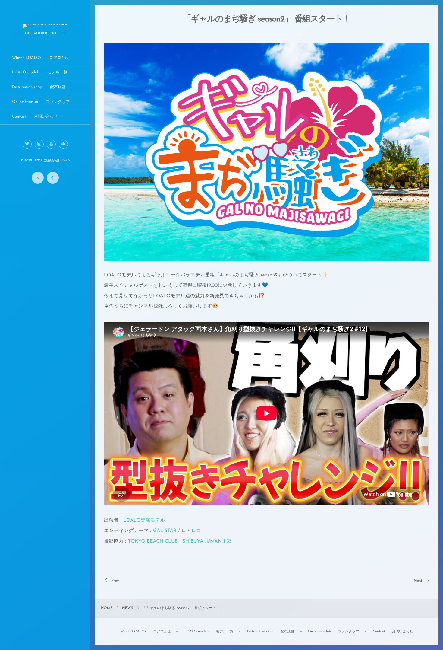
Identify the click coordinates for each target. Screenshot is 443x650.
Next (418, 581)
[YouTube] (51, 144)
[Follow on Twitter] (27, 144)
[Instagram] (39, 144)
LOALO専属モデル (144, 520)
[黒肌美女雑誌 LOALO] (45, 27)
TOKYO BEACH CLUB (153, 541)
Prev (115, 581)
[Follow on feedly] (63, 144)
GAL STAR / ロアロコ (177, 530)
